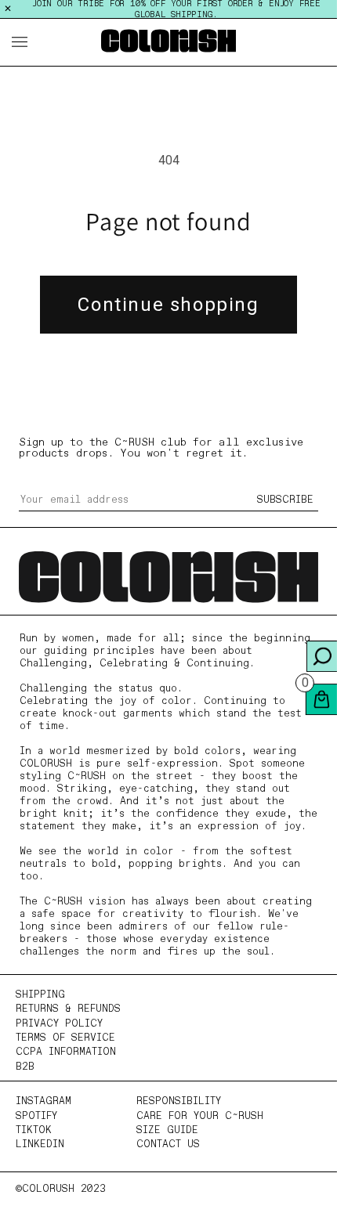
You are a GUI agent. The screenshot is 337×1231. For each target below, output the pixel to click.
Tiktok (34, 1130)
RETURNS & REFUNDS (68, 1009)
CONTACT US (168, 1144)
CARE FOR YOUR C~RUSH (199, 1116)
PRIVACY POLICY (59, 1024)
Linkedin (40, 1144)
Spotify (36, 1116)
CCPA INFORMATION (66, 1052)
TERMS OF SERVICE (65, 1038)
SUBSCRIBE (285, 500)
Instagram (43, 1101)
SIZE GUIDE (167, 1130)
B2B (25, 1067)
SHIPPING (40, 995)
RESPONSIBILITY (178, 1101)
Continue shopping (168, 305)
